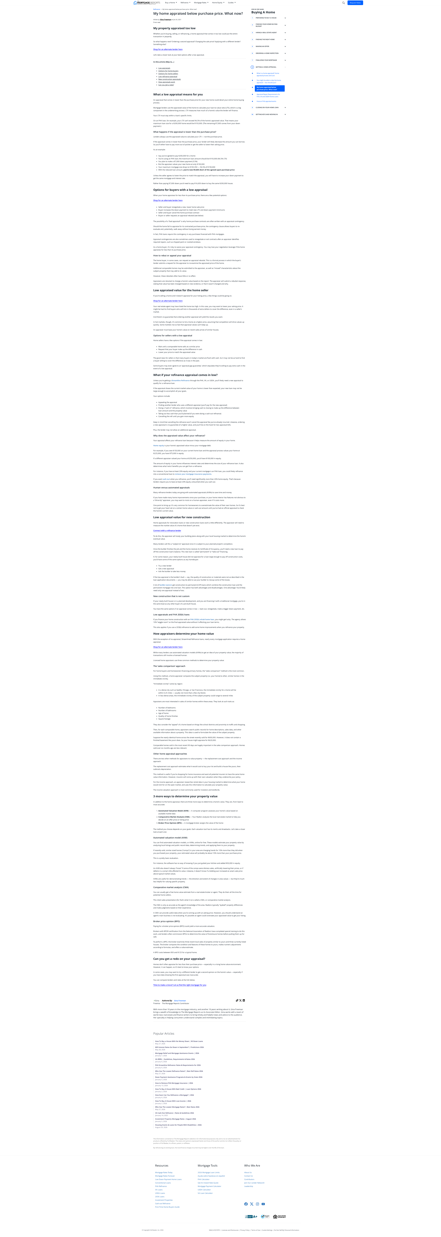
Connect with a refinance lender (167, 530)
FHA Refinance (161, 1186)
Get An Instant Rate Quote (208, 1183)
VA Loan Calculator (205, 1193)
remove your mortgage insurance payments (193, 474)
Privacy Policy (245, 1230)
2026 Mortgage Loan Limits (209, 1172)
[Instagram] (257, 1204)
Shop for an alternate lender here (167, 49)
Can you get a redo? (166, 85)
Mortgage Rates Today (163, 1172)
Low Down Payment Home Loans (168, 1179)
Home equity (158, 445)
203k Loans (159, 1196)
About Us (248, 1172)
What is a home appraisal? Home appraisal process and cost (268, 74)
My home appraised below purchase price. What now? (267, 88)
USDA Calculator (204, 1189)
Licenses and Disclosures (230, 1230)
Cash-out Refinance (162, 1203)
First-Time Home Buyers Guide (167, 1207)
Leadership (248, 1186)
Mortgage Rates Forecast (165, 1176)
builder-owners (166, 585)
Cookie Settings (267, 1230)
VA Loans (159, 1189)
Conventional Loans (163, 1183)
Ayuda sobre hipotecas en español (211, 1176)
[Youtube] (263, 1204)
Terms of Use (255, 1230)
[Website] (237, 1003)
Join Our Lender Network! (254, 1183)
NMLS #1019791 (214, 1230)
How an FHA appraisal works (266, 101)
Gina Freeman (180, 1000)
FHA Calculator (203, 1179)
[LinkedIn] (244, 1003)
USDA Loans (160, 1193)
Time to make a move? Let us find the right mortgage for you (179, 985)
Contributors (249, 1179)
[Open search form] (343, 2)
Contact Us (248, 1176)
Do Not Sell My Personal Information (286, 1230)
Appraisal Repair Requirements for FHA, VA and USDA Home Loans (268, 95)
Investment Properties (164, 1200)
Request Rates (355, 3)
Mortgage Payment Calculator (209, 1186)
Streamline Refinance (181, 380)
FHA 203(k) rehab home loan (202, 619)
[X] (240, 1003)
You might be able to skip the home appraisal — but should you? (269, 81)
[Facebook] (246, 1204)
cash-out (166, 479)
